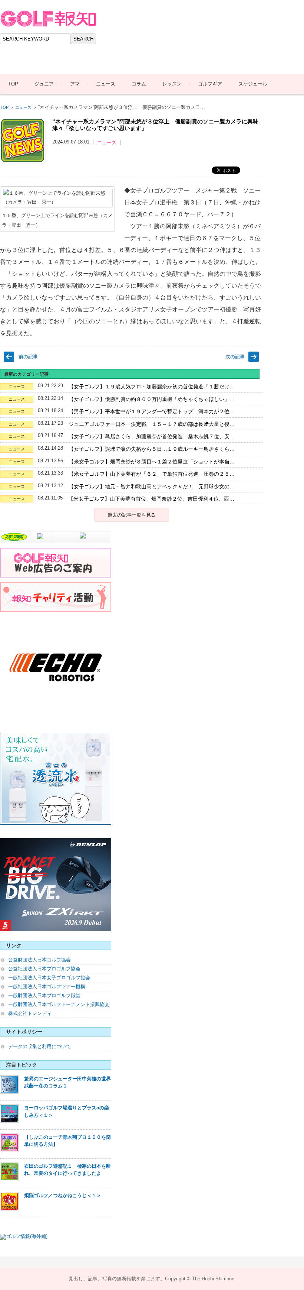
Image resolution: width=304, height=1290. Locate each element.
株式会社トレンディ (30, 1013)
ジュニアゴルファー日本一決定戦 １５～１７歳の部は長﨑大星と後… (152, 424)
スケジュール (252, 84)
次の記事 (235, 356)
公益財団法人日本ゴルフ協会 (39, 960)
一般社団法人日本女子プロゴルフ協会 (49, 977)
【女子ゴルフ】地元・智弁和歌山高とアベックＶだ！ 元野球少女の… (152, 486)
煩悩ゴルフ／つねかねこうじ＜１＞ (62, 1195)
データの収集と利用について (39, 1046)
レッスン (172, 84)
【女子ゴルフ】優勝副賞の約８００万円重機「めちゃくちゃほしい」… (152, 399)
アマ (75, 84)
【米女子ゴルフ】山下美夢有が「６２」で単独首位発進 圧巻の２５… (152, 474)
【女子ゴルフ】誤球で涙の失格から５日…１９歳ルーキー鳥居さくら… (152, 449)
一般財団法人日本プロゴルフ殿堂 (44, 995)
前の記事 (28, 356)
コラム (139, 84)
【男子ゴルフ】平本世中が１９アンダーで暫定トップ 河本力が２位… (152, 411)
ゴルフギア (210, 84)
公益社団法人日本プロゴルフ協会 (44, 968)
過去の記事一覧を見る (132, 515)
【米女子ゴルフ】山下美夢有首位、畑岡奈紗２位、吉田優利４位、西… (151, 499)
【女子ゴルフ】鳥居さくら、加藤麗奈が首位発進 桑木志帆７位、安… (152, 436)
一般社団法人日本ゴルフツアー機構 (46, 986)
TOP (13, 84)
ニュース (105, 84)
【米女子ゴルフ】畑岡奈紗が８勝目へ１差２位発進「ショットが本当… (152, 462)
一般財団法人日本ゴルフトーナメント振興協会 (58, 1004)
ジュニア (44, 84)
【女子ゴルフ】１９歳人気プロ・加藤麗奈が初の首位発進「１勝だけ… (152, 386)
